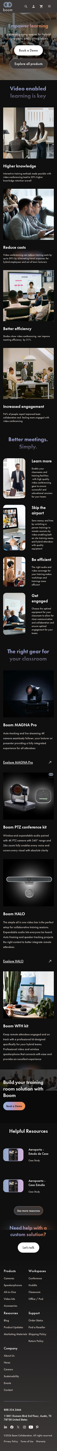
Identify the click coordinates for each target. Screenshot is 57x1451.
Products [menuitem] (10, 1271)
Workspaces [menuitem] (37, 1271)
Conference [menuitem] (35, 1278)
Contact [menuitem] (8, 1390)
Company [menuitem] (11, 1348)
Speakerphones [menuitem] (13, 1285)
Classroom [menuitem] (34, 1292)
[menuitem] (5, 1427)
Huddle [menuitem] (32, 1285)
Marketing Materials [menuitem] (15, 1334)
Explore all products (29, 63)
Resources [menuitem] (11, 1313)
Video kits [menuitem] (9, 1299)
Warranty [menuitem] (41, 1441)
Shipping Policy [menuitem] (37, 1334)
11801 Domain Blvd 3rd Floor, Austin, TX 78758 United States (27, 1417)
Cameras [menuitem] (9, 1278)
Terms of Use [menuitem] (27, 1441)
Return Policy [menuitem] (36, 1341)
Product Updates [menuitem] (13, 1327)
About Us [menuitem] (9, 1355)
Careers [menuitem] (8, 1369)
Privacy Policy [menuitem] (11, 1441)
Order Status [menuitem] (35, 1320)
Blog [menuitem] (6, 1320)
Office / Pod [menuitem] (35, 1299)
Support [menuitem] (34, 1313)
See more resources (28, 1210)
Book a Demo (14, 1106)
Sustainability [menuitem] (11, 1376)
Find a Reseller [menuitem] (36, 1327)
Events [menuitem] (7, 1383)
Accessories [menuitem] (10, 1305)
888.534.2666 (12, 1409)
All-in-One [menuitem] (10, 1292)
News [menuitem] (7, 1362)
